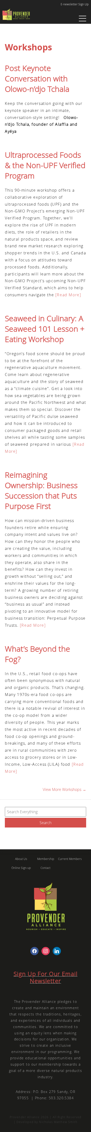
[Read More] (67, 294)
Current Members (70, 859)
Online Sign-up (21, 868)
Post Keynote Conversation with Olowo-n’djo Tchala (37, 78)
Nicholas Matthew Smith (58, 1122)
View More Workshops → (64, 789)
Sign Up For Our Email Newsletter (45, 977)
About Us (21, 859)
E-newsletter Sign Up (75, 4)
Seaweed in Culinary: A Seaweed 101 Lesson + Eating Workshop (44, 328)
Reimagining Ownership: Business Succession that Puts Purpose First (41, 490)
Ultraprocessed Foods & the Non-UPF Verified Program (45, 165)
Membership (45, 859)
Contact (45, 868)
